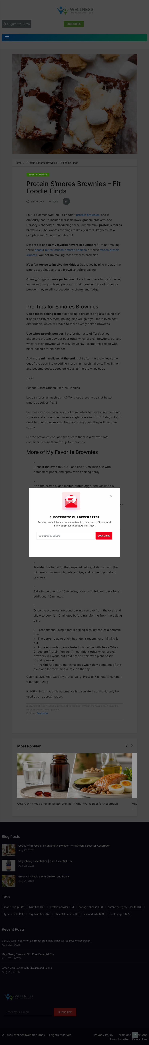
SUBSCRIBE (104, 535)
